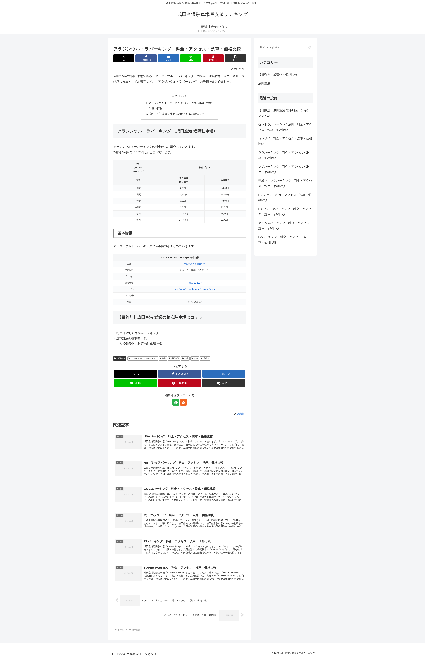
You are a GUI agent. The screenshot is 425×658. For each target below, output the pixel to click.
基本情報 (157, 108)
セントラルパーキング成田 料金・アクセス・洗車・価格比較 (285, 127)
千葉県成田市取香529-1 (195, 264)
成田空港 (121, 358)
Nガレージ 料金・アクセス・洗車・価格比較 (284, 197)
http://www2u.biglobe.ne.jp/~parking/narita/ (195, 289)
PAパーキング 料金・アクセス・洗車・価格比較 (282, 239)
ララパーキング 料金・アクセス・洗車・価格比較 (283, 155)
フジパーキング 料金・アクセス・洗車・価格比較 (283, 169)
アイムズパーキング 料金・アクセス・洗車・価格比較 (285, 225)
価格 (164, 358)
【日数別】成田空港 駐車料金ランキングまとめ (284, 113)
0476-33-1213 (195, 283)
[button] (235, 58)
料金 (187, 358)
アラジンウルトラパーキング (144, 358)
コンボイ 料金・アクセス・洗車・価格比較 (285, 141)
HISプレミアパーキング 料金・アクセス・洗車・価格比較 (284, 211)
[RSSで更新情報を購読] (183, 402)
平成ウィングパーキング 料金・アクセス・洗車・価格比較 (285, 183)
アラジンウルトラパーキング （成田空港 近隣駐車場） (180, 102)
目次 (175, 95)
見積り (206, 358)
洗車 (196, 358)
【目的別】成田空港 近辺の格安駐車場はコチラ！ (178, 113)
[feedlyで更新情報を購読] (175, 402)
